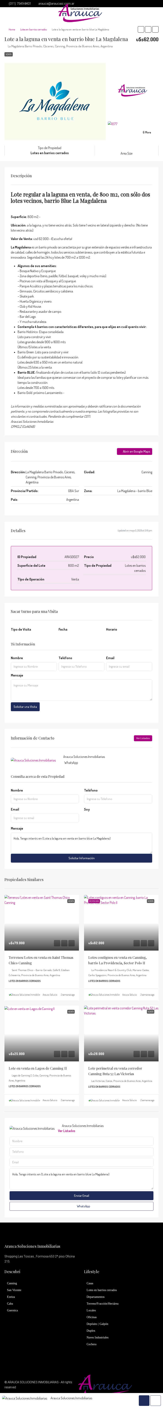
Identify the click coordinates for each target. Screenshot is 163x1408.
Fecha (63, 629)
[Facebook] (140, 1387)
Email (110, 658)
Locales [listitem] (91, 1310)
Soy (87, 809)
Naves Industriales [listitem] (97, 1337)
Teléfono (65, 658)
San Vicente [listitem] (14, 1290)
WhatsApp (71, 762)
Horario (111, 629)
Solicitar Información (82, 858)
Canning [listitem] (12, 1283)
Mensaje (17, 675)
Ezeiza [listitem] (11, 1296)
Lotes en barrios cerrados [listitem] (102, 1290)
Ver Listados (143, 738)
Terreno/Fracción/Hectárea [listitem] (102, 1303)
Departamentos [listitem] (95, 1296)
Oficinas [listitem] (92, 1317)
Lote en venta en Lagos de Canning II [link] (38, 1068)
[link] (41, 923)
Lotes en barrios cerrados (33, 29)
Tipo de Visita (21, 629)
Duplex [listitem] (91, 1330)
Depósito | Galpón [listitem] (97, 1324)
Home (12, 29)
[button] (141, 29)
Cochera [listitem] (91, 1344)
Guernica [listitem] (12, 1310)
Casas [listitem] (90, 1283)
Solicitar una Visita (25, 707)
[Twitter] (147, 1387)
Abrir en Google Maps (136, 451)
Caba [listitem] (10, 1303)
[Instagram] (155, 1387)
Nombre (17, 658)
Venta (8, 54)
